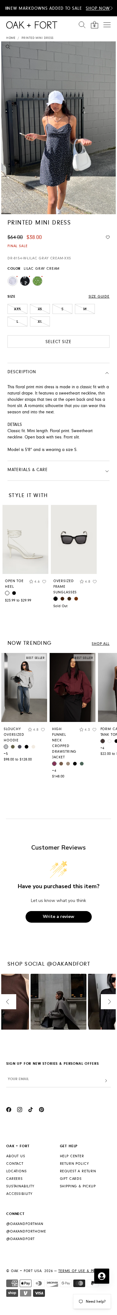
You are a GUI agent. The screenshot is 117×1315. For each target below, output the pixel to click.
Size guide (99, 296)
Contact (14, 1164)
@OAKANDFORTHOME (26, 1231)
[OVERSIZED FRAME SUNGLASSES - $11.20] (74, 539)
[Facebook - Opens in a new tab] (8, 1110)
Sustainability (20, 1186)
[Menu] (107, 25)
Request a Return (78, 1171)
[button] (111, 8)
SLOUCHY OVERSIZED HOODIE (14, 734)
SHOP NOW (98, 8)
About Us (15, 1156)
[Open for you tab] (101, 1276)
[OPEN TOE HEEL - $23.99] (25, 539)
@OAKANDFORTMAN (24, 1224)
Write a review (58, 917)
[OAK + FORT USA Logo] (31, 25)
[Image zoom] (8, 48)
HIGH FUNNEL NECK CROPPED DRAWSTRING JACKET (64, 743)
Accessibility (19, 1194)
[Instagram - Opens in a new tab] (19, 1110)
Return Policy (74, 1164)
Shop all (101, 644)
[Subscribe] (106, 1080)
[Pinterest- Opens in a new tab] (41, 1110)
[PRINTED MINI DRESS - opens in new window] (58, 127)
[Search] (82, 25)
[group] (24, 709)
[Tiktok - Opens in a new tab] (30, 1110)
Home (11, 38)
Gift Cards (71, 1179)
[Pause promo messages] (7, 8)
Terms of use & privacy (82, 1271)
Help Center (72, 1156)
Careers (14, 1179)
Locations (16, 1171)
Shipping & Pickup (78, 1186)
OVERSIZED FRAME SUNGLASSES (65, 586)
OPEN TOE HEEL (14, 584)
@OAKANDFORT (20, 1239)
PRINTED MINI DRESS (38, 38)
